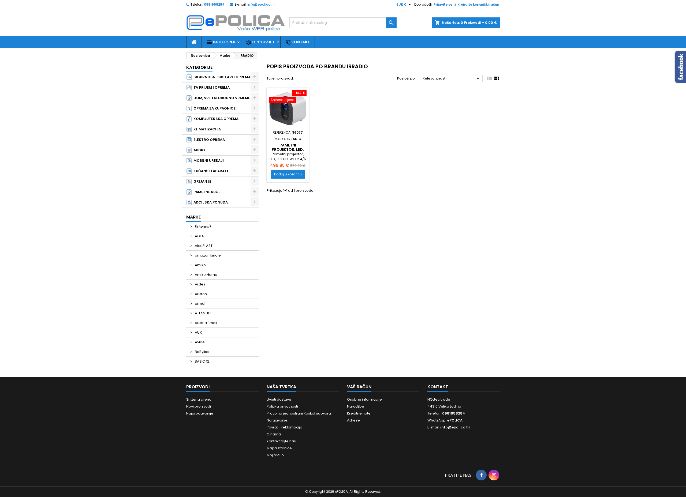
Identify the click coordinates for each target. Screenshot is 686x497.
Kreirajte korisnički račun (478, 4)
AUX (198, 332)
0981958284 (214, 4)
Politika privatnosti (282, 406)
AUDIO (198, 150)
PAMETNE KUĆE (206, 191)
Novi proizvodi (198, 406)
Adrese (353, 420)
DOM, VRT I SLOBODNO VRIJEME (221, 97)
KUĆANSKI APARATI (210, 171)
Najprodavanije (199, 413)
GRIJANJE (201, 181)
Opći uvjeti (263, 42)
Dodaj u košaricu (288, 174)
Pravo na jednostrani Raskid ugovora (299, 413)
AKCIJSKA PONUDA (210, 202)
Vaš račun (359, 387)
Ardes (199, 284)
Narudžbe (355, 406)
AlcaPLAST (203, 245)
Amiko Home (205, 274)
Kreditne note (359, 413)
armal (199, 303)
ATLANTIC (202, 313)
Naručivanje (277, 420)
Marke (193, 217)
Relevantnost (452, 79)
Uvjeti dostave (279, 399)
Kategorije (224, 42)
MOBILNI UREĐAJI (208, 160)
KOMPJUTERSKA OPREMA (215, 118)
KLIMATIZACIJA (206, 129)
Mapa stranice (279, 448)
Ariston (200, 293)
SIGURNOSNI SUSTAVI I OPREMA (221, 77)
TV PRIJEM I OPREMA (211, 87)
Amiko (200, 265)
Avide (199, 342)
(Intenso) (202, 226)
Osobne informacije (364, 399)
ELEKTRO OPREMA (208, 139)
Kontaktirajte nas (281, 441)
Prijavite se (443, 4)
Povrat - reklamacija (284, 427)
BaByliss (201, 351)
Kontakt (300, 42)
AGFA (199, 236)
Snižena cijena (198, 399)
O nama (274, 434)
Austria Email (205, 322)
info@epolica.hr (261, 4)
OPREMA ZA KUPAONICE (214, 108)
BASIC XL (201, 361)
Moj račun (275, 455)
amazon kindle (207, 255)
